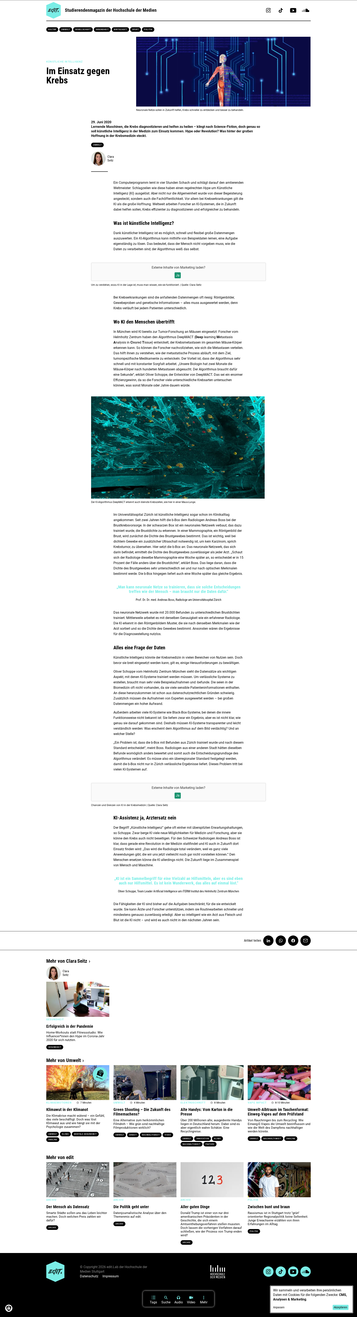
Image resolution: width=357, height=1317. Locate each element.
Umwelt (65, 29)
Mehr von (66, 961)
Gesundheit (102, 29)
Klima (65, 1134)
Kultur (52, 29)
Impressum (110, 1276)
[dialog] (311, 1299)
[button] (51, 999)
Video (168, 1135)
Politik (148, 29)
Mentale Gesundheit (85, 1134)
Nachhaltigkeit (151, 1135)
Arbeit (133, 1135)
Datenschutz (89, 1276)
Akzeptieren (340, 1307)
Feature (210, 1144)
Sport (135, 29)
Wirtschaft (120, 29)
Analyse (52, 1140)
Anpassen (278, 1307)
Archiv (52, 1228)
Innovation (202, 1139)
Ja (178, 275)
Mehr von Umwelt (63, 1060)
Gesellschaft (83, 29)
